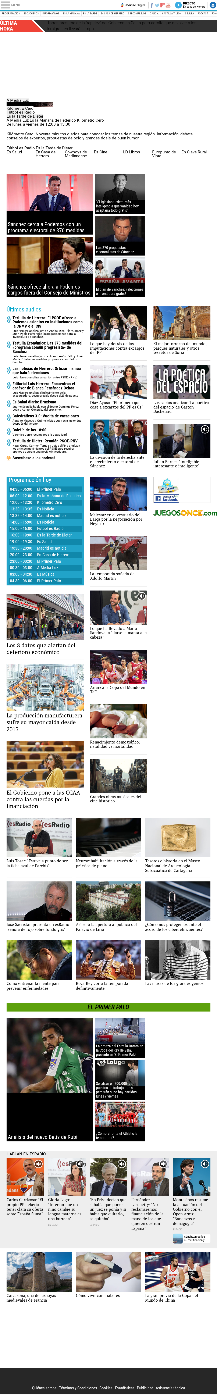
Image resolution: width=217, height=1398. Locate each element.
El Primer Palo (49, 491)
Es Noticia (45, 511)
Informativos (50, 13)
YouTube (168, 5)
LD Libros (131, 153)
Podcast (203, 13)
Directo (194, 5)
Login (213, 5)
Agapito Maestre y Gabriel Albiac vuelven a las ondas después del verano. (47, 421)
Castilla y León (171, 13)
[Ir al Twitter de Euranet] (172, 487)
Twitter (157, 5)
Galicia (154, 13)
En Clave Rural (194, 153)
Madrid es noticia (52, 517)
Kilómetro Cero (20, 108)
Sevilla (189, 13)
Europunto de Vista (164, 155)
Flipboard (162, 5)
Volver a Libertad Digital (132, 5)
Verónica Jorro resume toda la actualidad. (40, 434)
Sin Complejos (137, 13)
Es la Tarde (90, 13)
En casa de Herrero (112, 13)
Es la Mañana (71, 13)
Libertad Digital (108, 1379)
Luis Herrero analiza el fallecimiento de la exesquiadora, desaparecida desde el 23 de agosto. (46, 391)
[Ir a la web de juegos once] (182, 515)
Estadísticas (125, 1390)
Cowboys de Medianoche (76, 155)
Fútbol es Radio (21, 112)
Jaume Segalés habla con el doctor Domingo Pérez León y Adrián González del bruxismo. (46, 407)
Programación (11, 13)
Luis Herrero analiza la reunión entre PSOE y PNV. (47, 374)
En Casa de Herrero (46, 155)
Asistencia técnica (170, 1390)
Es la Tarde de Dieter (25, 116)
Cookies (106, 1390)
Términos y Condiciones (78, 1390)
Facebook (151, 5)
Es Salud (14, 153)
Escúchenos (31, 13)
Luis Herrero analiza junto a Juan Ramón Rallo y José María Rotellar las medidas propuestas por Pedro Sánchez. (47, 354)
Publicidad (145, 1390)
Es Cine (100, 153)
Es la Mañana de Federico (30, 104)
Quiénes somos (44, 1390)
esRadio (108, 5)
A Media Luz (18, 100)
